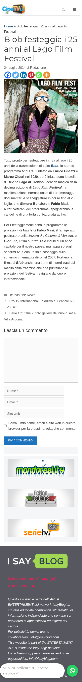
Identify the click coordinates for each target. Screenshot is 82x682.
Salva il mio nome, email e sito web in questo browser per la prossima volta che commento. (42, 425)
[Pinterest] (31, 75)
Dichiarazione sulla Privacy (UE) (32, 579)
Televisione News (22, 295)
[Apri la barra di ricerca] (63, 10)
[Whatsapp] (38, 75)
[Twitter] (15, 75)
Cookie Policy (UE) (22, 586)
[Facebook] (7, 75)
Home (8, 26)
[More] (46, 75)
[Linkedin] (23, 75)
